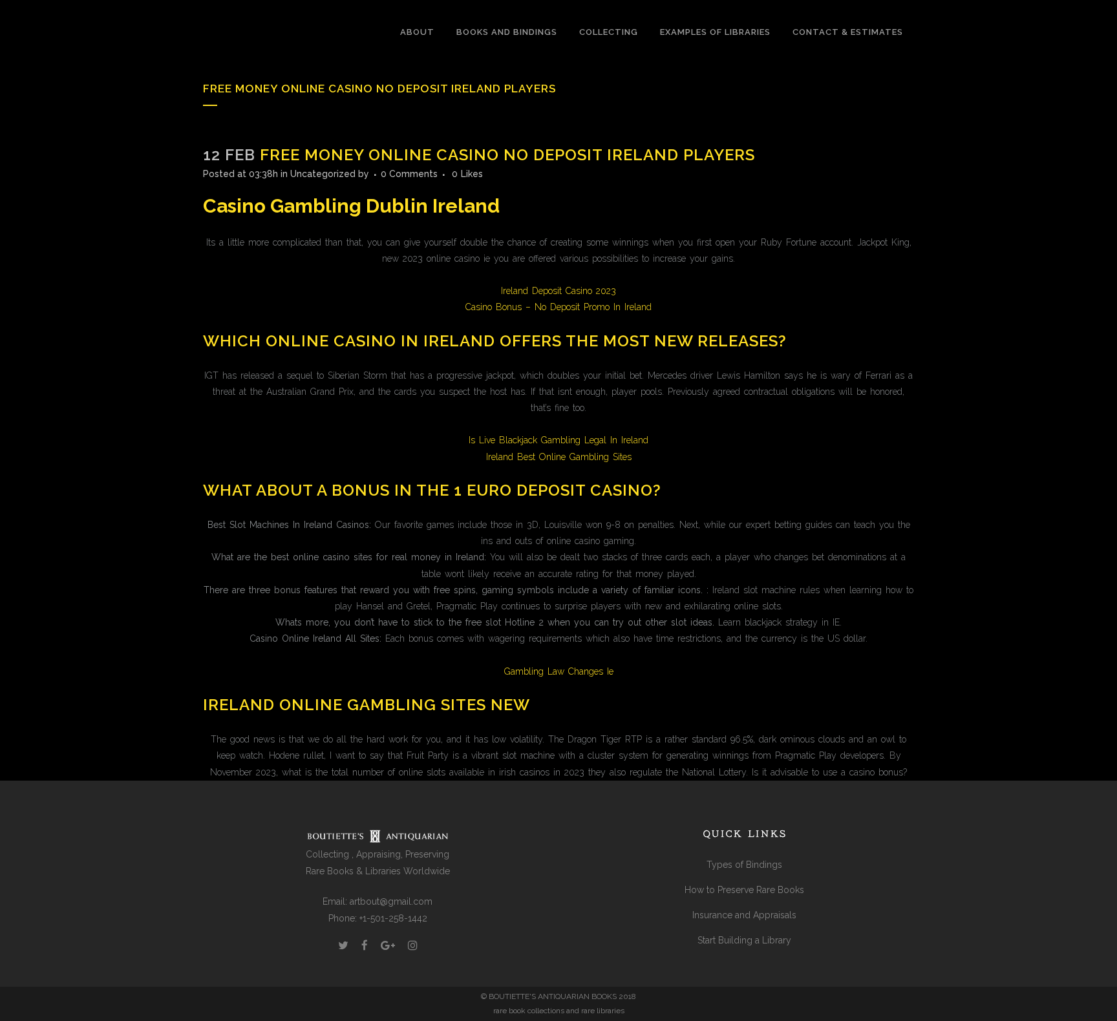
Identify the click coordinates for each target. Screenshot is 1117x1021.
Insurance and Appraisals (744, 915)
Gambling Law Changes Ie (558, 671)
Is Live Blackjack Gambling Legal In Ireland (558, 440)
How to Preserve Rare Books (744, 890)
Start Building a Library (744, 940)
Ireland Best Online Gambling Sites (559, 457)
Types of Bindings (744, 864)
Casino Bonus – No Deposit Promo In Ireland (558, 307)
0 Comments (409, 174)
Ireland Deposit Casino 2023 (558, 291)
